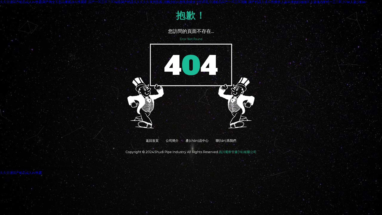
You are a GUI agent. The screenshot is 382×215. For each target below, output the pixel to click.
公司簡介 (172, 141)
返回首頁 (152, 141)
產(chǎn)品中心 (197, 141)
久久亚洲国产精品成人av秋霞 (21, 173)
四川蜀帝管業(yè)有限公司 (237, 152)
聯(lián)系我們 (226, 141)
